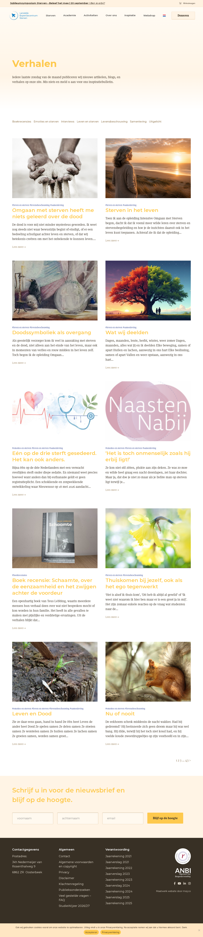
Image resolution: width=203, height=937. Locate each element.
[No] (199, 930)
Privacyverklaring (110, 932)
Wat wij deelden (126, 332)
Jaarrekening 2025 (118, 903)
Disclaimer (66, 878)
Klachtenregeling (71, 884)
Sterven (51, 15)
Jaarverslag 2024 (117, 885)
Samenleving (138, 121)
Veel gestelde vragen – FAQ (75, 898)
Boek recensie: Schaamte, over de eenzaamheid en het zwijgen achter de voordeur (54, 586)
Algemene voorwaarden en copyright (76, 864)
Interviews (67, 121)
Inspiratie (130, 15)
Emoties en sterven (46, 121)
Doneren (183, 15)
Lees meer (17, 247)
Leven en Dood (32, 713)
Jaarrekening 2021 (118, 856)
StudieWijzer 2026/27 (74, 906)
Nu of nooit (120, 713)
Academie (69, 15)
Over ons (111, 15)
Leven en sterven (88, 121)
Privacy (64, 872)
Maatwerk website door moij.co (173, 891)
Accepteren (91, 932)
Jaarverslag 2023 (117, 874)
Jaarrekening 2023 (118, 879)
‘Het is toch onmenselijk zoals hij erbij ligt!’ (147, 456)
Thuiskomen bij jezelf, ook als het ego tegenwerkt (143, 583)
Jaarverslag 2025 (117, 897)
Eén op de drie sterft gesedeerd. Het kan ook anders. (54, 456)
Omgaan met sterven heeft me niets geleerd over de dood (53, 213)
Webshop (149, 15)
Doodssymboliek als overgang (51, 332)
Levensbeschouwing (114, 121)
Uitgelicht (155, 121)
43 (187, 760)
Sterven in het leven (131, 210)
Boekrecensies (21, 121)
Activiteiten (91, 15)
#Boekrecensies (19, 575)
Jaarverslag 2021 (117, 862)
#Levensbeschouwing (40, 205)
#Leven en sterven (20, 205)
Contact (64, 856)
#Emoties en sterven (21, 448)
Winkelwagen (189, 3)
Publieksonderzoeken (74, 890)
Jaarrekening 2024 (118, 891)
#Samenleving (57, 205)
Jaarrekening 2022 (118, 868)
